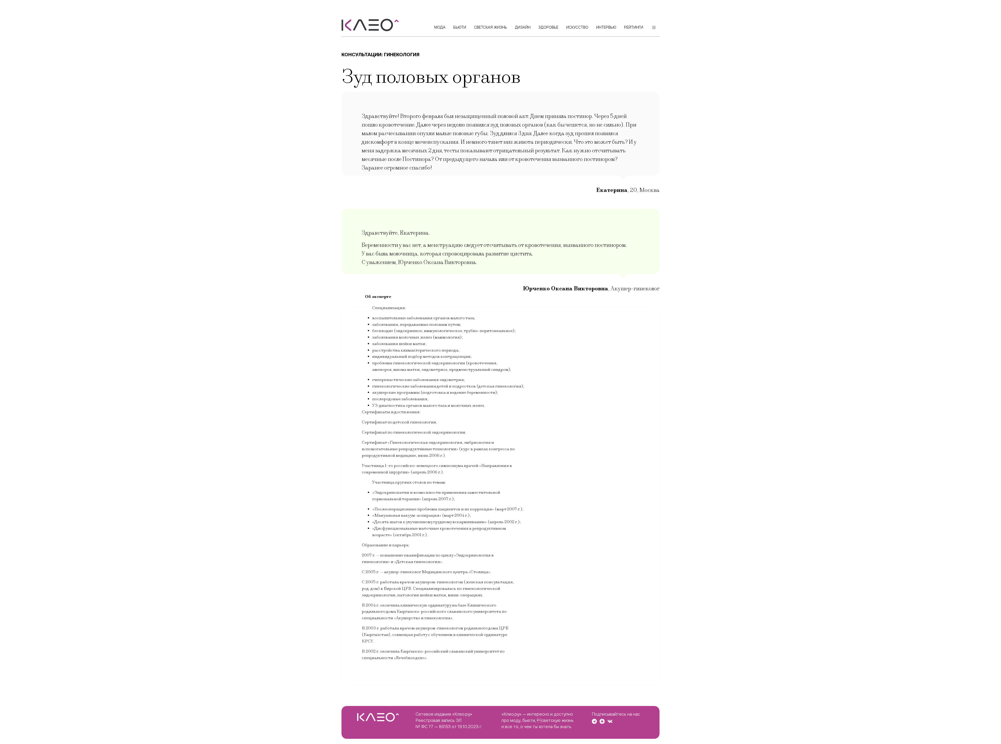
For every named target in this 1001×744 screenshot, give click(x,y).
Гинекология (401, 55)
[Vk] (610, 721)
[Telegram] (594, 721)
